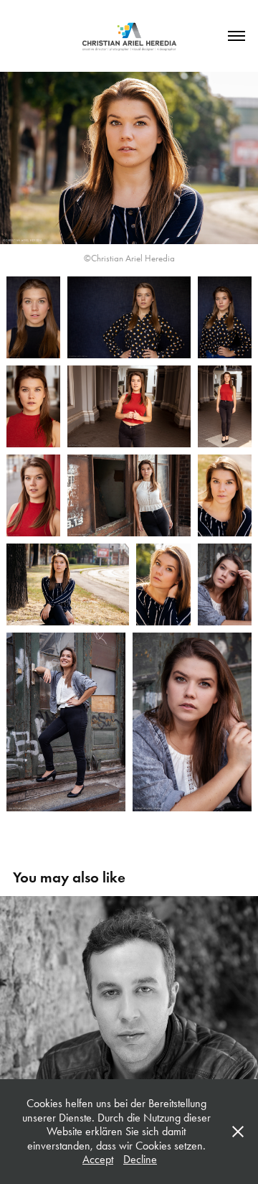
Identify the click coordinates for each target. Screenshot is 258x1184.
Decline (140, 1159)
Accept (97, 1159)
